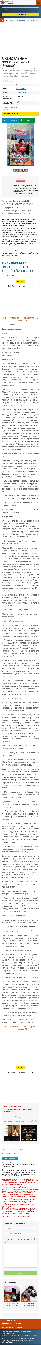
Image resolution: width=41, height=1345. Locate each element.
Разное (23, 92)
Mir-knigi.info (12, 2)
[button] (5, 1239)
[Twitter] (26, 170)
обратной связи (7, 1342)
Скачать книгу (10, 120)
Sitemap (19, 1327)
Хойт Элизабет (21, 89)
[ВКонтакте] (14, 170)
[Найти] (36, 9)
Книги (18, 92)
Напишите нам (18, 193)
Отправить (20, 1273)
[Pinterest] (23, 170)
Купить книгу (27, 120)
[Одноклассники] (20, 170)
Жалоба (20, 181)
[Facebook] (17, 170)
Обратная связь (7, 1327)
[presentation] (5, 1239)
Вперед (20, 281)
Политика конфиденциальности (14, 1324)
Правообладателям (9, 1321)
